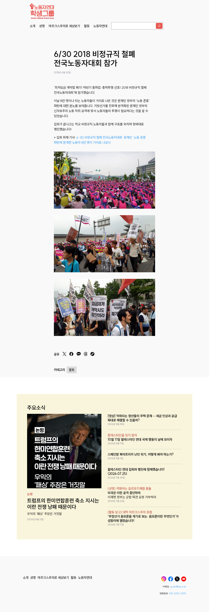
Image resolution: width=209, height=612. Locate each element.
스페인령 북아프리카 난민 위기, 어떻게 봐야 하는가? (141, 454)
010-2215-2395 (177, 593)
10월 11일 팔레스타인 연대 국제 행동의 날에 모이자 (140, 439)
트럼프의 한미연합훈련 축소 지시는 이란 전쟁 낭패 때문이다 (63, 503)
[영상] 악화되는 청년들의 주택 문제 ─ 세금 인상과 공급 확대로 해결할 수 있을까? (142, 418)
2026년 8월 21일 (35, 519)
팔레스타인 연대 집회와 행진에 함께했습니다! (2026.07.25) (136, 471)
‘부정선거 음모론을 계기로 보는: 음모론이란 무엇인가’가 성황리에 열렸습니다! (143, 518)
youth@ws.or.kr (178, 586)
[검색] (159, 26)
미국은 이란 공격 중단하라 (124, 493)
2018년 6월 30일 (62, 72)
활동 (71, 370)
